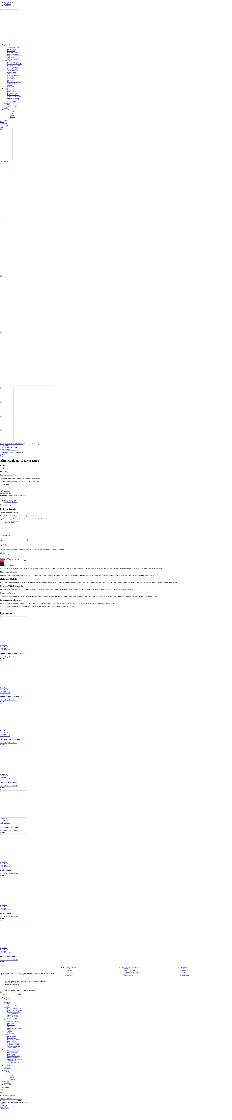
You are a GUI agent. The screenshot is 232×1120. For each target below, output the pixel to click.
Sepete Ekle (5, 488)
